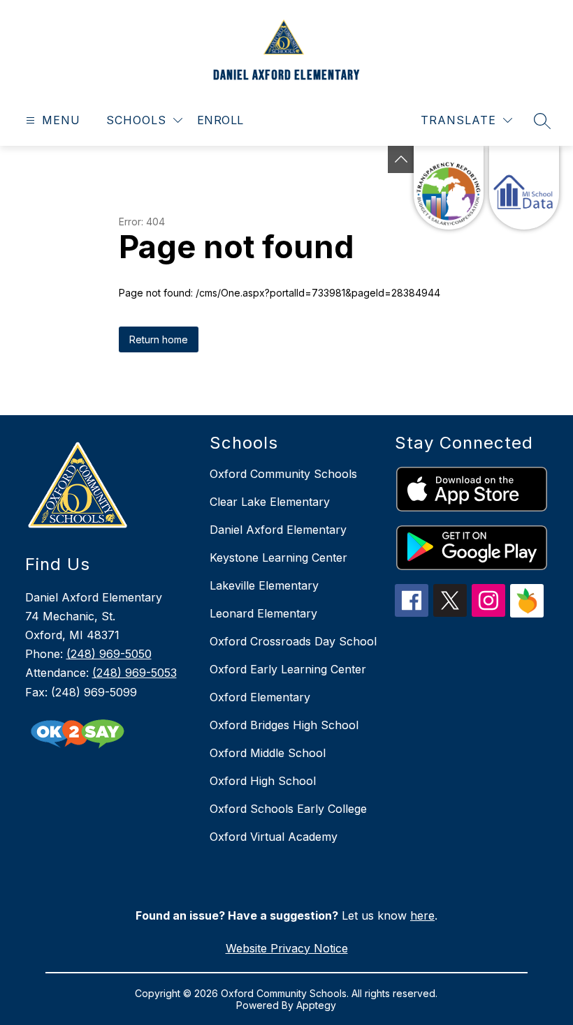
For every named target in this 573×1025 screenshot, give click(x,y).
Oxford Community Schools (283, 474)
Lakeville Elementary (264, 585)
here (422, 915)
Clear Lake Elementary (270, 502)
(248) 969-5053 (134, 673)
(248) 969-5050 (109, 654)
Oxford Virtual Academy (274, 837)
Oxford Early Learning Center (288, 669)
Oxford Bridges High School (284, 725)
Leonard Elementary (263, 613)
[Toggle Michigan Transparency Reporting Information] (401, 159)
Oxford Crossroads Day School (293, 641)
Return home (158, 339)
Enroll (220, 120)
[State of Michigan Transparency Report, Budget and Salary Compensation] (449, 188)
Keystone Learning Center (278, 557)
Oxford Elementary (260, 697)
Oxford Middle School (268, 753)
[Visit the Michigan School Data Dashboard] (524, 188)
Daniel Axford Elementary (278, 530)
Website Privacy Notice (287, 948)
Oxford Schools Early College (288, 809)
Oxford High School (263, 781)
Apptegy (316, 1005)
